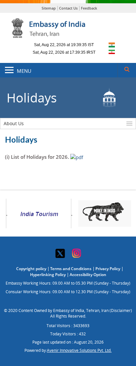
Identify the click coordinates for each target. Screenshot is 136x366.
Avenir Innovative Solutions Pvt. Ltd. (79, 350)
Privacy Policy (107, 268)
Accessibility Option (88, 274)
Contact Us (68, 8)
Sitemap (49, 8)
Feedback (89, 8)
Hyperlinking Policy (48, 274)
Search (127, 70)
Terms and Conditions (70, 268)
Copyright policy (31, 268)
